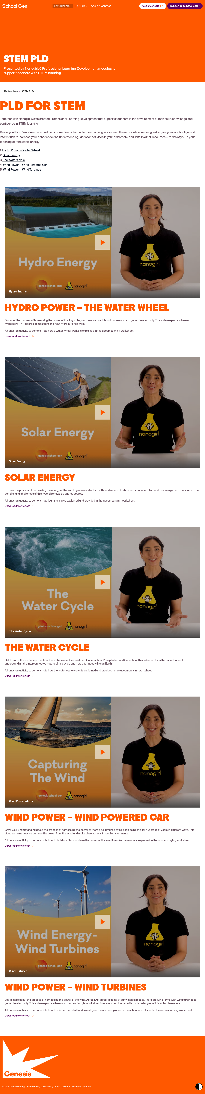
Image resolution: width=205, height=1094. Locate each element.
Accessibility (47, 1086)
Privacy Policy (33, 1086)
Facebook (76, 1086)
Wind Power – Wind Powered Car (25, 165)
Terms (57, 1086)
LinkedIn (66, 1086)
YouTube (86, 1086)
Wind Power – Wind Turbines (22, 169)
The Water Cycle (13, 160)
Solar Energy (11, 155)
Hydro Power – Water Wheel (21, 150)
